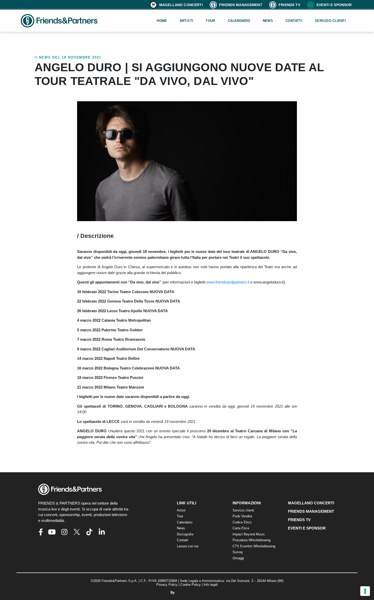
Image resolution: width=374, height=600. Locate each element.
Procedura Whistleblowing (251, 540)
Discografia (185, 534)
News (268, 21)
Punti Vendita (242, 516)
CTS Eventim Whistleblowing (254, 546)
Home (162, 21)
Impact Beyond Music (249, 534)
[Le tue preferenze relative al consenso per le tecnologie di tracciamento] (365, 591)
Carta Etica (241, 528)
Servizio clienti (330, 21)
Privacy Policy (167, 585)
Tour (210, 21)
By (173, 592)
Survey (238, 552)
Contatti (293, 21)
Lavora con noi (187, 546)
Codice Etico (242, 522)
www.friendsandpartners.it (227, 282)
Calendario (239, 21)
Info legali (211, 585)
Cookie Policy (190, 585)
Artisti (186, 21)
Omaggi (238, 558)
